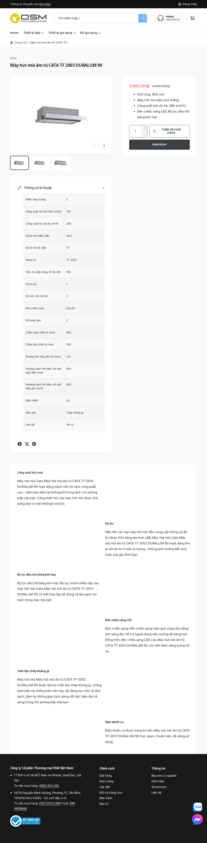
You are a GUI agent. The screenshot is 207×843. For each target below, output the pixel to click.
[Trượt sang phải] (104, 145)
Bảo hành (105, 798)
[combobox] (101, 18)
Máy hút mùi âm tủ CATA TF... (49, 42)
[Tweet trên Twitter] (27, 443)
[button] (192, 18)
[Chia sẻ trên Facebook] (19, 443)
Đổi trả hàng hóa (110, 792)
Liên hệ (156, 792)
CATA (13, 58)
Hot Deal (44, 4)
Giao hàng (106, 781)
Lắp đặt (104, 787)
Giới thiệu (157, 781)
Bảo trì (103, 804)
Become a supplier (163, 775)
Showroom (159, 787)
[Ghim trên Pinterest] (34, 443)
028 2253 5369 (50, 803)
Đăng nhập (190, 4)
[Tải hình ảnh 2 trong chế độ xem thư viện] (40, 163)
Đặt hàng (105, 775)
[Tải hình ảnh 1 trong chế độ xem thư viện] (19, 163)
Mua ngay (159, 144)
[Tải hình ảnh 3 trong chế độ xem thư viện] (61, 163)
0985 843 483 (49, 786)
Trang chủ (20, 42)
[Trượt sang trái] (95, 145)
